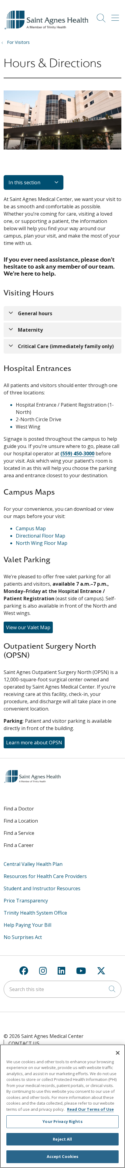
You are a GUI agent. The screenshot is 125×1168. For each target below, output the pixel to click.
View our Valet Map (28, 627)
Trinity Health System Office (35, 912)
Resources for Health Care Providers (45, 876)
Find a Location (21, 820)
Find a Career (19, 845)
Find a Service (19, 833)
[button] (116, 16)
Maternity (30, 329)
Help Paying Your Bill (27, 925)
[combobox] (62, 989)
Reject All (62, 1139)
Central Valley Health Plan (33, 864)
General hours (35, 313)
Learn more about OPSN (34, 742)
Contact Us (23, 1043)
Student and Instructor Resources (42, 888)
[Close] (117, 1053)
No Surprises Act (23, 937)
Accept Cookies (63, 1156)
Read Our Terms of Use (90, 1109)
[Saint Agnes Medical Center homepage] (47, 29)
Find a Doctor (19, 808)
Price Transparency (26, 900)
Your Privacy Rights (62, 1121)
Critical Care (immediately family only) (66, 346)
